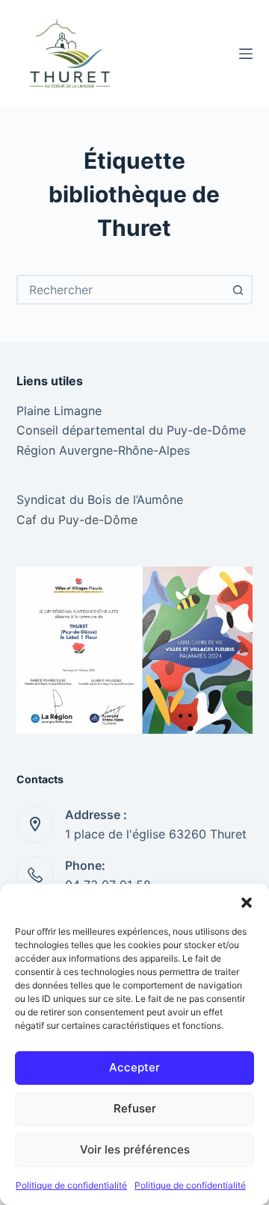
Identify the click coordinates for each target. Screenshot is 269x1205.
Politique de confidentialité (71, 1185)
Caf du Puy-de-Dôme (76, 519)
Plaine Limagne (59, 410)
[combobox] (121, 290)
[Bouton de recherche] (237, 289)
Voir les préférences (135, 1149)
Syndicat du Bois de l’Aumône (99, 499)
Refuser (135, 1108)
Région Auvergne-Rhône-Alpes (103, 450)
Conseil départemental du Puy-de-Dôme (131, 430)
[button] (246, 902)
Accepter (134, 1067)
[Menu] (246, 53)
